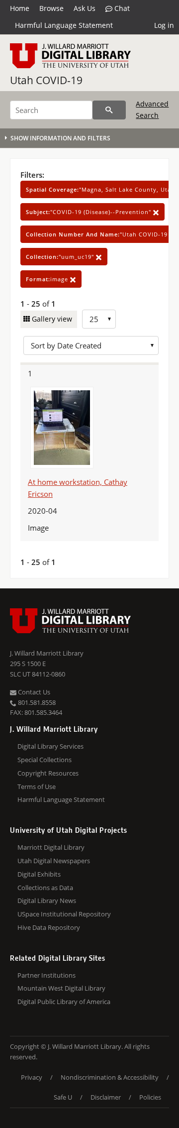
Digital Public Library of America (63, 1001)
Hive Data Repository (48, 927)
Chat (121, 8)
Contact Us (33, 691)
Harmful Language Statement (64, 25)
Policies (150, 1097)
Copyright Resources (48, 773)
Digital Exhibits (39, 874)
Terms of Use (36, 786)
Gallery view (51, 319)
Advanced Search (152, 109)
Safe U (63, 1097)
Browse (51, 8)
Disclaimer (105, 1097)
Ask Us (84, 8)
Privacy (31, 1077)
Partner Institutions (46, 975)
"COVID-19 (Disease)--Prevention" (89, 212)
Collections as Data (45, 887)
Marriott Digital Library (51, 847)
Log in (164, 25)
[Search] (109, 110)
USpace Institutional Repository (64, 913)
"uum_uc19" (61, 256)
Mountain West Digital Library (61, 988)
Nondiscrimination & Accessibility (110, 1077)
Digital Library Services (50, 746)
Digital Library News (46, 900)
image (48, 279)
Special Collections (44, 759)
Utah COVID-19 (46, 80)
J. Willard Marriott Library (47, 653)
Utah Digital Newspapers (53, 860)
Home (19, 8)
